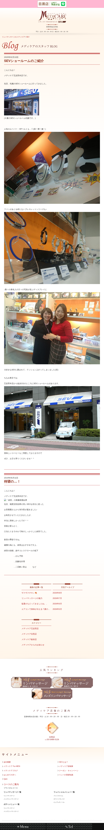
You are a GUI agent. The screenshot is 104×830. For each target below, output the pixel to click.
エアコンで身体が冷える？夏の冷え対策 (39, 609)
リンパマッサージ (9, 795)
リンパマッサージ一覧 (12, 792)
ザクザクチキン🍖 (29, 593)
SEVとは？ (63, 762)
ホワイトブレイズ (59, 799)
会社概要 (7, 762)
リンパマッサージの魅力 (32, 598)
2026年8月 (57, 593)
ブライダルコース (11, 788)
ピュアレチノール (59, 802)
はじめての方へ (10, 775)
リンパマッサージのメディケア (13, 37)
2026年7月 (57, 598)
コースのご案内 (11, 784)
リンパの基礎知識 (66, 775)
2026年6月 (57, 604)
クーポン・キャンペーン (68, 771)
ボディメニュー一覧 (12, 804)
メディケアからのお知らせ (33, 645)
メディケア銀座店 (29, 639)
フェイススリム (58, 795)
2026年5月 (57, 609)
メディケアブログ (11, 771)
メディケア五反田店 (30, 628)
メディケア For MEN (12, 766)
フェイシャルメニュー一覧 (64, 792)
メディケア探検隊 (66, 766)
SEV (27, 37)
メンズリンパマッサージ (11, 799)
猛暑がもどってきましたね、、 (35, 604)
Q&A (5, 779)
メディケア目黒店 (29, 634)
